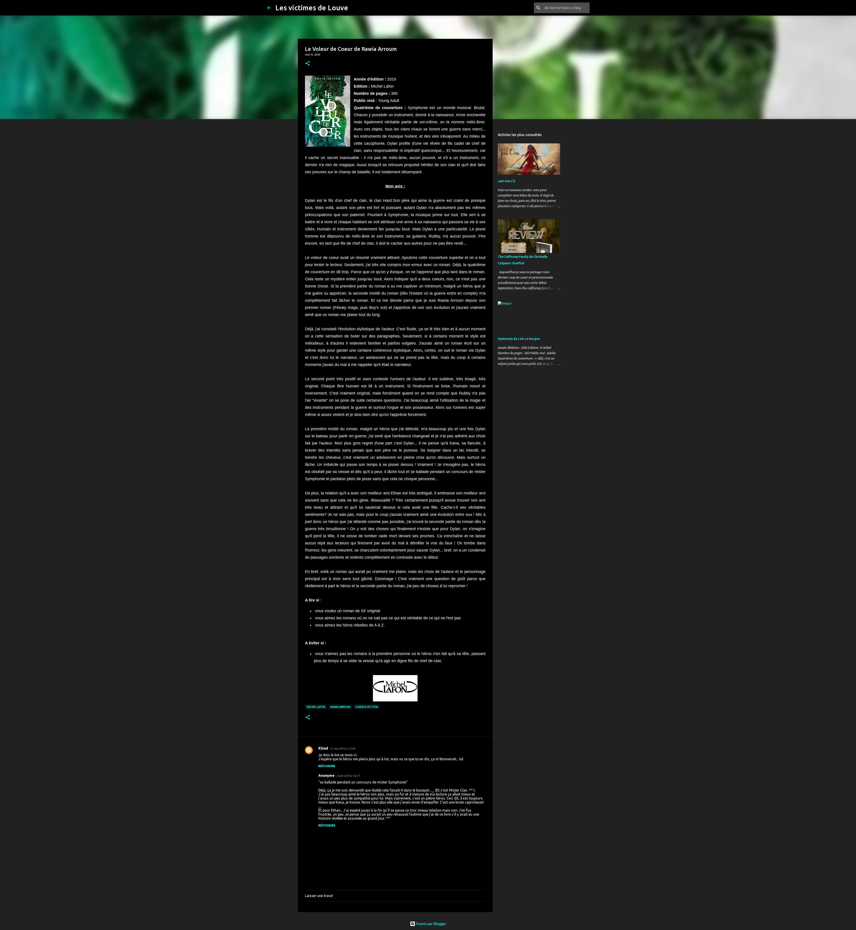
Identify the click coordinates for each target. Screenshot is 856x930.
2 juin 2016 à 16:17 (348, 775)
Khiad (323, 748)
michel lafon (316, 706)
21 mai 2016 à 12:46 (342, 748)
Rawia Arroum (340, 706)
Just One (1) (506, 181)
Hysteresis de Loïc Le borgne (519, 339)
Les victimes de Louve (311, 8)
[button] (307, 64)
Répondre (326, 766)
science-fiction (367, 706)
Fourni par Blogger (430, 924)
